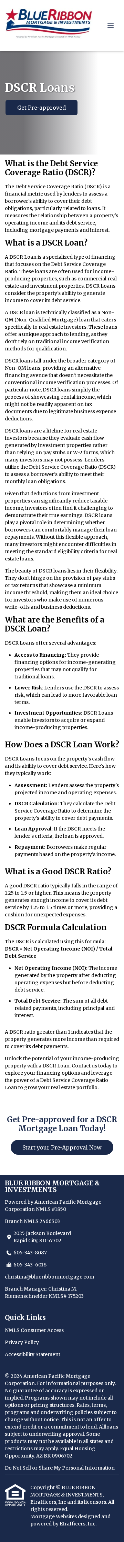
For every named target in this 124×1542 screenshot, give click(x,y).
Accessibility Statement (32, 1354)
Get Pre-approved (41, 107)
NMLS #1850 (51, 1209)
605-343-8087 (30, 1253)
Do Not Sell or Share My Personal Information (60, 1468)
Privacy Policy (22, 1342)
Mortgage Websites (54, 1516)
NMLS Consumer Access (34, 1330)
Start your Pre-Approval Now (62, 1147)
